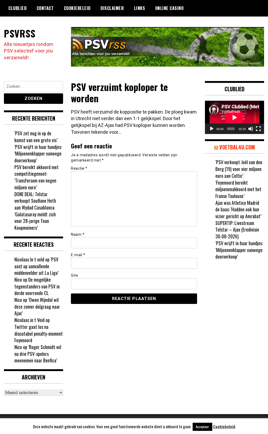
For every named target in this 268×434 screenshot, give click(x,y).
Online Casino (169, 8)
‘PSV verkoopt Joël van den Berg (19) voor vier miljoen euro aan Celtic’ (238, 169)
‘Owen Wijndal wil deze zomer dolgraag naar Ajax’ (37, 306)
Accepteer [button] (202, 426)
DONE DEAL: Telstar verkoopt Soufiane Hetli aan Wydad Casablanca (35, 201)
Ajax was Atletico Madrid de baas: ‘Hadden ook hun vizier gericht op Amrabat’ (238, 209)
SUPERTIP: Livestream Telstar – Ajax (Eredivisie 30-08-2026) (237, 229)
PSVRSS (19, 33)
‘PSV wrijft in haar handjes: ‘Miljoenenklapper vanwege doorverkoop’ (38, 153)
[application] (234, 117)
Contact (45, 8)
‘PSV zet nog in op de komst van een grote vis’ (35, 136)
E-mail (78, 255)
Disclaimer (112, 8)
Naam (77, 234)
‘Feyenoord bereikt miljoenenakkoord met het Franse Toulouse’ (238, 189)
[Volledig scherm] (258, 128)
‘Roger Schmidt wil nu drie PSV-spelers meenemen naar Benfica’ (37, 354)
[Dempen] (250, 128)
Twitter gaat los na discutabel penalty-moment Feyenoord (38, 333)
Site (74, 275)
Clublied (17, 8)
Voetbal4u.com (237, 147)
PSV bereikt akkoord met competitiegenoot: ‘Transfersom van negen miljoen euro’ (36, 177)
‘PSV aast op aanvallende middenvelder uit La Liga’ (36, 266)
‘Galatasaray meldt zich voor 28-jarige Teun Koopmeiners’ (35, 221)
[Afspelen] (211, 128)
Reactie (79, 168)
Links (139, 8)
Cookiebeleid (77, 8)
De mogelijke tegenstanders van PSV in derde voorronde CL (37, 286)
